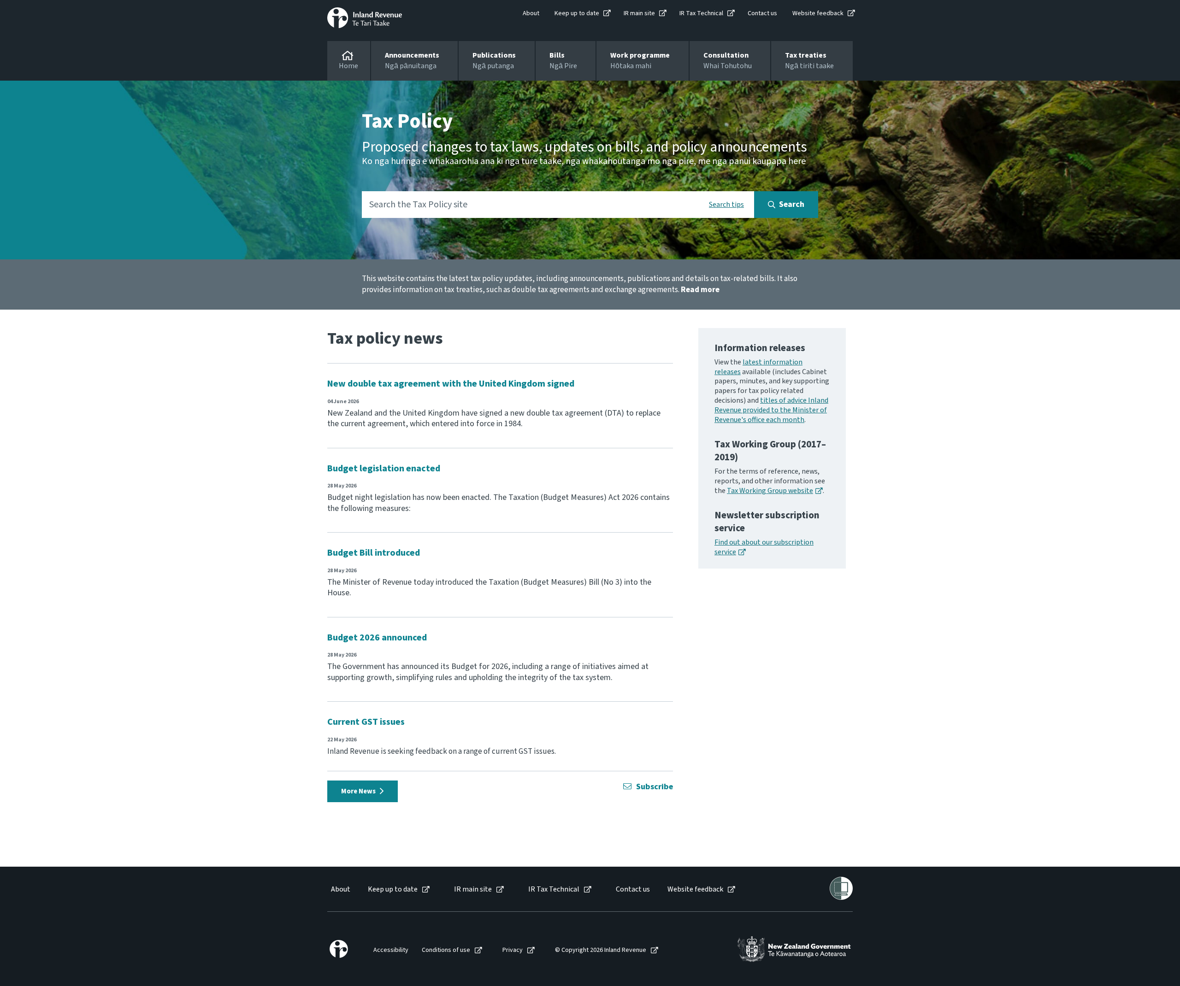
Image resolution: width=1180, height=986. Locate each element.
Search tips (726, 205)
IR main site (639, 13)
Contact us (762, 13)
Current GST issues (366, 722)
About (531, 13)
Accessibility (390, 950)
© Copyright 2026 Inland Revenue (600, 950)
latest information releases (758, 367)
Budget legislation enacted (383, 468)
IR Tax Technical (701, 13)
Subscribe (654, 786)
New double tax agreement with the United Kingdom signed (450, 383)
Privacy (512, 950)
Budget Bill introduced (373, 552)
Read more (700, 289)
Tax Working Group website (770, 491)
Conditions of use (446, 950)
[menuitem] (340, 889)
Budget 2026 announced (377, 637)
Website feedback (818, 13)
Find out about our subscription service (764, 547)
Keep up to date (577, 13)
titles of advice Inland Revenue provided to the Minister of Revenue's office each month (771, 410)
